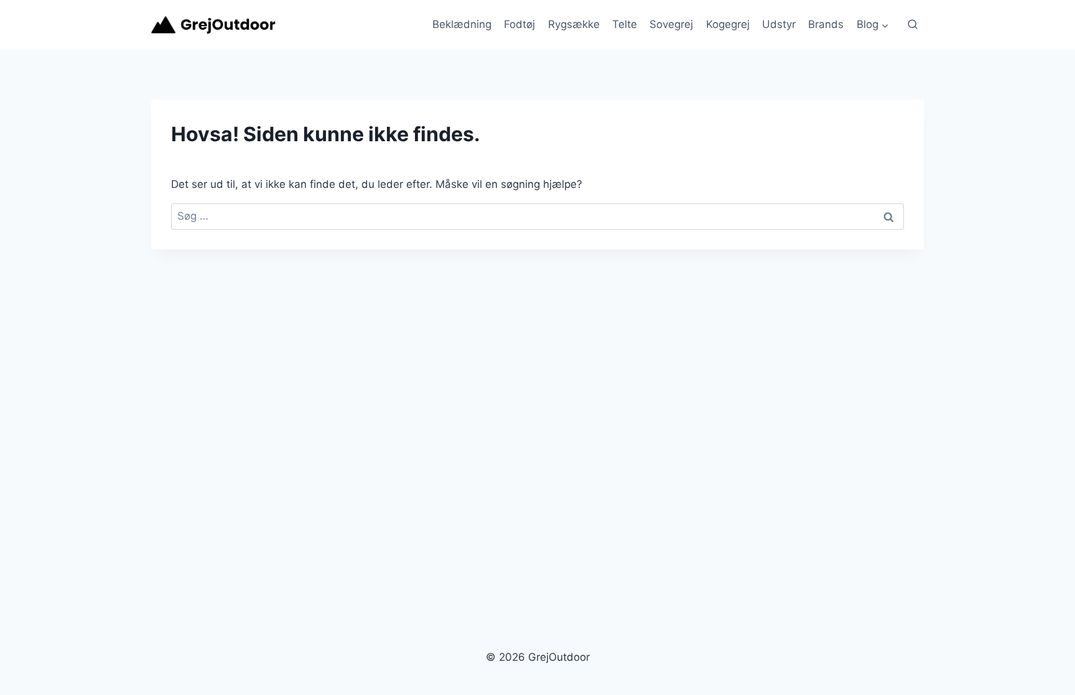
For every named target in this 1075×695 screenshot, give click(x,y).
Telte (624, 24)
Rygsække (574, 24)
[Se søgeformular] (912, 25)
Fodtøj (519, 24)
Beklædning (461, 24)
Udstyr (779, 24)
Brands (826, 24)
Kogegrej (728, 24)
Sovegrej (671, 24)
